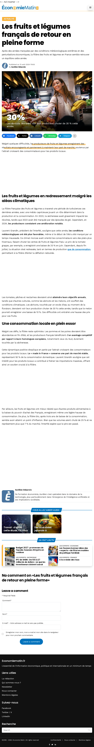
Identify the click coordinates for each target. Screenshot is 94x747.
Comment (6, 600)
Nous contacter (9, 691)
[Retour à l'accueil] (42, 7)
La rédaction (8, 678)
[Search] (89, 730)
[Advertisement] (47, 173)
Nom (4, 614)
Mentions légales (10, 695)
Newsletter (7, 687)
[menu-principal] (90, 7)
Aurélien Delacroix (23, 490)
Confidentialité (56, 740)
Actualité (9, 19)
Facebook (6, 708)
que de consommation (78, 249)
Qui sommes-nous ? (11, 682)
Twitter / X (7, 712)
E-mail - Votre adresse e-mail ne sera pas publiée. (22, 623)
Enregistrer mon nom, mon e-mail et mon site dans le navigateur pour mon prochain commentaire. (32, 633)
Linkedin (6, 716)
